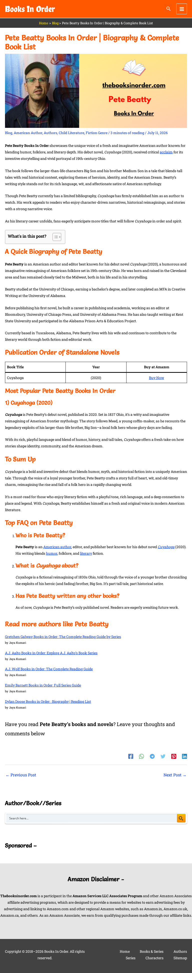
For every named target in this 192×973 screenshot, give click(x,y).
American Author (28, 132)
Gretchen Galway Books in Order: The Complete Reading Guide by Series (63, 636)
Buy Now (156, 377)
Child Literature (71, 132)
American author (57, 546)
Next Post (175, 774)
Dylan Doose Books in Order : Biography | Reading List (48, 701)
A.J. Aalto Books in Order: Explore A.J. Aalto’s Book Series (51, 653)
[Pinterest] (173, 756)
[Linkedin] (184, 756)
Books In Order (30, 9)
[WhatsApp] (141, 756)
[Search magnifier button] (181, 818)
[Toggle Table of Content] (54, 237)
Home (125, 951)
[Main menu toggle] (181, 9)
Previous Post (21, 774)
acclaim (166, 152)
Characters (155, 957)
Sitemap (180, 957)
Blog (8, 132)
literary (86, 553)
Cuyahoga (166, 546)
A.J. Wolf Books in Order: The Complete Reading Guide (49, 669)
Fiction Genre (97, 132)
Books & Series (152, 951)
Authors (50, 132)
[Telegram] (152, 756)
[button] (168, 9)
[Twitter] (163, 756)
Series (131, 957)
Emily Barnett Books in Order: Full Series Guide (43, 685)
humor (51, 553)
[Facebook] (130, 756)
